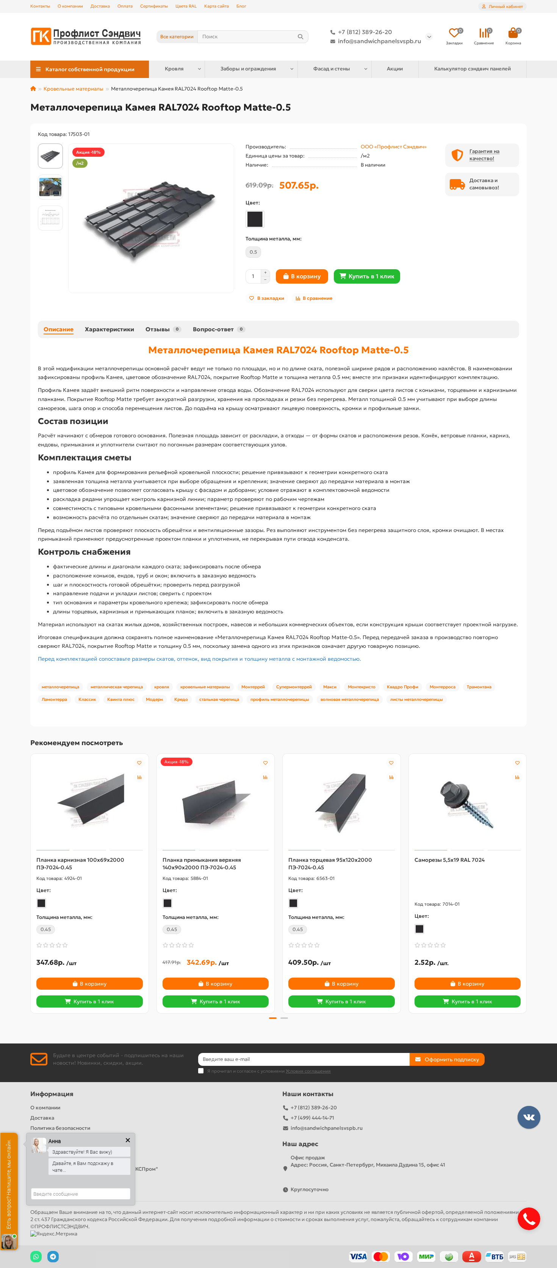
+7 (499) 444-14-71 (312, 1118)
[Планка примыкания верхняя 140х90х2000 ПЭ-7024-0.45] (216, 803)
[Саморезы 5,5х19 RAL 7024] (468, 803)
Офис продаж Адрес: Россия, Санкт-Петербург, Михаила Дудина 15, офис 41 (368, 1161)
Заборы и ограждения (248, 69)
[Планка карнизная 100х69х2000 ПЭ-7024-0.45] (89, 803)
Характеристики (109, 329)
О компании (70, 6)
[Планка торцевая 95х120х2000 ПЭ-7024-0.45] (341, 803)
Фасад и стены (331, 69)
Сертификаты (154, 6)
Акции (395, 69)
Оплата (125, 6)
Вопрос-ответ (218, 329)
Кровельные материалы (73, 89)
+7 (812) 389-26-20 (365, 32)
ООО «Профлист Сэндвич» (394, 146)
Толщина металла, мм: (274, 239)
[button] (31, 882)
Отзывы (162, 329)
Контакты (40, 6)
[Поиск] (300, 37)
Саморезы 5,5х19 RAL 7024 (450, 859)
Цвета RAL (186, 6)
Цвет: (253, 203)
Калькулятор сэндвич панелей (472, 69)
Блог (241, 6)
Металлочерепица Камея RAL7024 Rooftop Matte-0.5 (278, 350)
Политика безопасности (60, 1128)
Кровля (174, 69)
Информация (52, 1094)
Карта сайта (216, 6)
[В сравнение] (139, 777)
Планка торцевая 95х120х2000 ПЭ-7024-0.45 (330, 863)
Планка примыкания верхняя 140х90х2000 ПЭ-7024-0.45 (202, 863)
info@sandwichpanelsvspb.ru (379, 41)
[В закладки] (139, 763)
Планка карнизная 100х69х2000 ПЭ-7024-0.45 (80, 863)
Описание (59, 329)
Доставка (100, 6)
